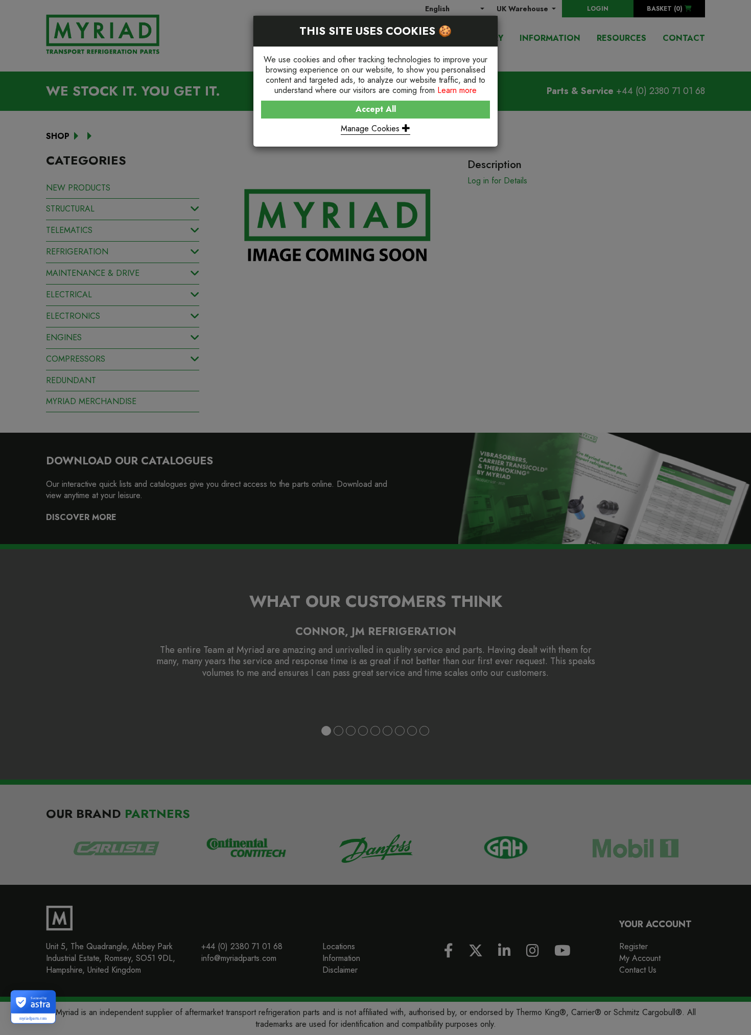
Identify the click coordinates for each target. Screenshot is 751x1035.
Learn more (457, 90)
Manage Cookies (371, 128)
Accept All (376, 109)
